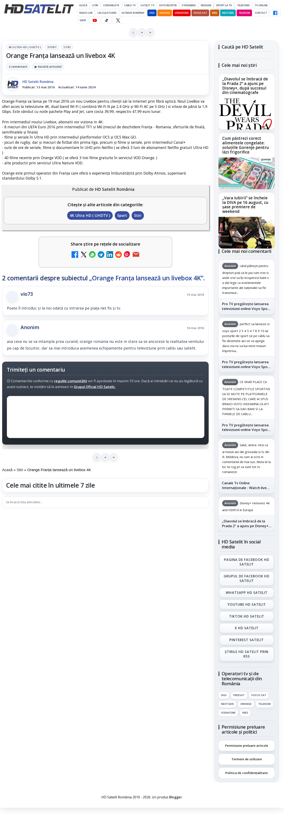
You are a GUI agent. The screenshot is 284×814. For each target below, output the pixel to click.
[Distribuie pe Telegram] (101, 255)
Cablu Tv (130, 5)
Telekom (244, 13)
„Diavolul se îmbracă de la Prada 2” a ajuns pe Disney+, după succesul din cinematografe (245, 86)
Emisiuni (206, 5)
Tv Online (261, 5)
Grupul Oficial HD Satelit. (95, 386)
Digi (224, 695)
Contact (261, 13)
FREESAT (239, 695)
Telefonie (243, 5)
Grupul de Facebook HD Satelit (246, 578)
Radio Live (86, 13)
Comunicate (111, 5)
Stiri (67, 47)
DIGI (151, 13)
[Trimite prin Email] (136, 255)
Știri (95, 5)
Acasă (83, 5)
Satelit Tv (147, 5)
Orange (164, 13)
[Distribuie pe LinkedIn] (109, 255)
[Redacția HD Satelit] (13, 84)
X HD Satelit (247, 628)
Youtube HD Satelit (246, 604)
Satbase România (132, 13)
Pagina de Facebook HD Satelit (246, 562)
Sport (52, 47)
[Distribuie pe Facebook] (75, 255)
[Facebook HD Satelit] (275, 13)
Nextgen (228, 13)
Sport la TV (224, 5)
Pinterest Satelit (246, 640)
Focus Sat (200, 13)
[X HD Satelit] (118, 20)
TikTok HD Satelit (246, 616)
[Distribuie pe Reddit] (118, 255)
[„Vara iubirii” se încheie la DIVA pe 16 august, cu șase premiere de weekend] (247, 232)
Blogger (175, 797)
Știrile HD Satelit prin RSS (246, 654)
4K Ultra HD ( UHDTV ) (25, 47)
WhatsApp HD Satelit (247, 592)
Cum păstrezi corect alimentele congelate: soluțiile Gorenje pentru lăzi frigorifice (245, 145)
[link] (246, 101)
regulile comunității (70, 380)
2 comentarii (18, 67)
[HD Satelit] (39, 8)
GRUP (83, 20)
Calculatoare (107, 13)
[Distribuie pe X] (83, 255)
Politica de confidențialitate (246, 773)
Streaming (189, 5)
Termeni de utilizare (246, 759)
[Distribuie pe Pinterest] (127, 255)
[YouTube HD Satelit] (94, 20)
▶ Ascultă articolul (48, 67)
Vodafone (182, 13)
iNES (214, 13)
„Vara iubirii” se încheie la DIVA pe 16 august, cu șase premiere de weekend (245, 205)
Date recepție (168, 5)
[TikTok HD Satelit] (106, 20)
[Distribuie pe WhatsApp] (92, 255)
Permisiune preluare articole (246, 745)
